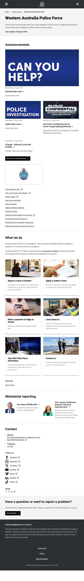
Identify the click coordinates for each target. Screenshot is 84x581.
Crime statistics (11, 204)
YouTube (13, 469)
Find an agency (17, 12)
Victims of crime (11, 211)
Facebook (13, 457)
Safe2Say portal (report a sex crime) (18, 215)
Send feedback (11, 513)
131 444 (10, 446)
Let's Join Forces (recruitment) (16, 193)
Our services (9, 385)
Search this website (77, 4)
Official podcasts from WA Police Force (19, 226)
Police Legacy (10, 197)
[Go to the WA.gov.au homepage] (42, 4)
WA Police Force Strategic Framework (19, 222)
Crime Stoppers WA (12, 189)
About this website (42, 559)
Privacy (42, 554)
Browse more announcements (16, 158)
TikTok (12, 482)
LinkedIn (13, 478)
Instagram (13, 461)
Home (7, 12)
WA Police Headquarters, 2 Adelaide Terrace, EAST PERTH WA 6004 (23, 438)
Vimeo (12, 474)
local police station (50, 251)
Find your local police (13, 200)
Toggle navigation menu (6, 4)
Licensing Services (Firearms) (16, 219)
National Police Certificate (14, 208)
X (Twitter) (14, 465)
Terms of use (42, 548)
